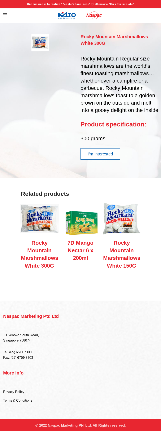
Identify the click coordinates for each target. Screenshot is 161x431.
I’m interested (100, 154)
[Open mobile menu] (5, 15)
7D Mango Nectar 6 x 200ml (80, 250)
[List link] (80, 355)
